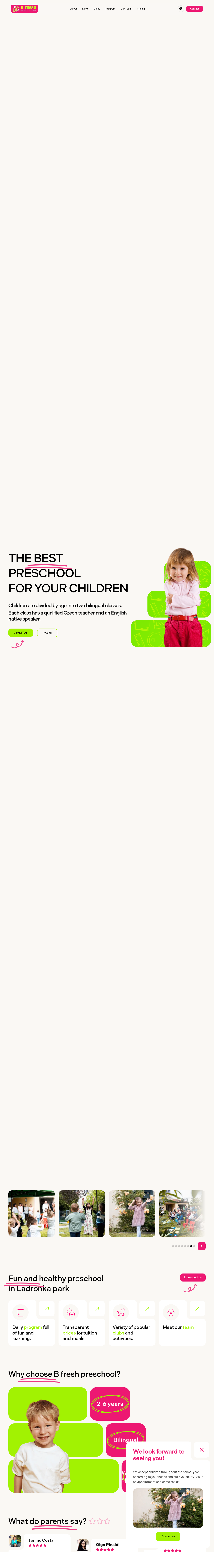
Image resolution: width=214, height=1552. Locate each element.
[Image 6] (188, 1246)
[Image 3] (179, 1246)
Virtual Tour (21, 632)
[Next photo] (202, 1246)
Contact (194, 8)
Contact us (168, 1536)
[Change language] (181, 8)
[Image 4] (182, 1246)
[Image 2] (176, 1246)
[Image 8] (194, 1246)
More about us (193, 1277)
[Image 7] (191, 1246)
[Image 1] (173, 1246)
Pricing (47, 633)
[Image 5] (185, 1246)
